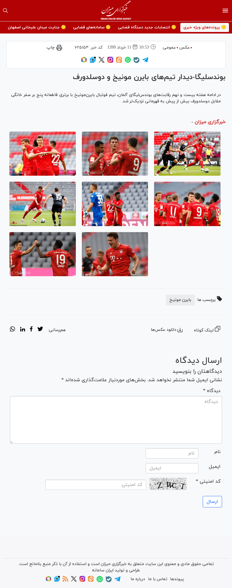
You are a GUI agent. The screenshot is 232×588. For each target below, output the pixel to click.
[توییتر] (101, 62)
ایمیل (215, 466)
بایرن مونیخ (180, 300)
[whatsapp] (12, 330)
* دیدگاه (212, 391)
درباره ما (137, 579)
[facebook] (31, 330)
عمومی (169, 47)
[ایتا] (119, 62)
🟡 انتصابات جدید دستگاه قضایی (147, 27)
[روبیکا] (84, 62)
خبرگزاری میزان (210, 122)
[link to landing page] (116, 10)
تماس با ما (157, 579)
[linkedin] (22, 330)
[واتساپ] (128, 62)
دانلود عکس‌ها (163, 330)
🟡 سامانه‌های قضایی (92, 27)
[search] (5, 10)
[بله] (137, 62)
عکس (184, 47)
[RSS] (65, 580)
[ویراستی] (93, 62)
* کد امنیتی (208, 481)
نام (217, 452)
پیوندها (177, 579)
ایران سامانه (103, 570)
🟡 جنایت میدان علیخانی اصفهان (37, 27)
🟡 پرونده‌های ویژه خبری (204, 27)
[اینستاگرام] (110, 62)
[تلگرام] (145, 62)
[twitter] (40, 330)
